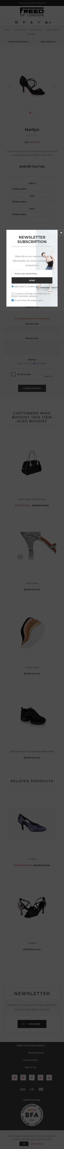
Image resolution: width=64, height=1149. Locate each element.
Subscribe (19, 286)
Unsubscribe (33, 286)
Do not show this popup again (28, 300)
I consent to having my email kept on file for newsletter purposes (31, 294)
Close (61, 232)
